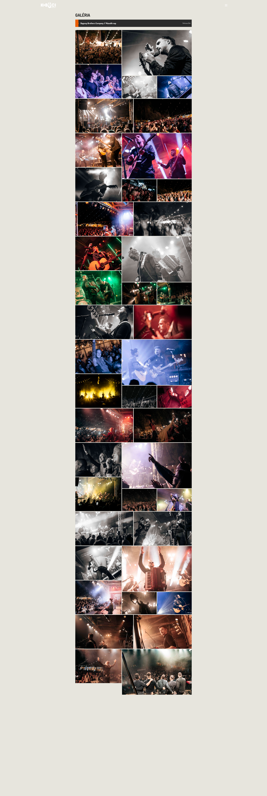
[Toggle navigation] (226, 5)
